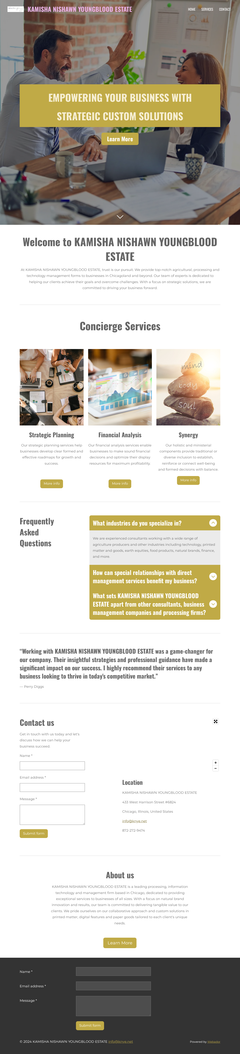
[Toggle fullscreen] (215, 721)
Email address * (33, 777)
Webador (213, 1042)
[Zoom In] (215, 762)
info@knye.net (134, 821)
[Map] (171, 745)
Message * (28, 799)
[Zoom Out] (215, 768)
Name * (26, 756)
